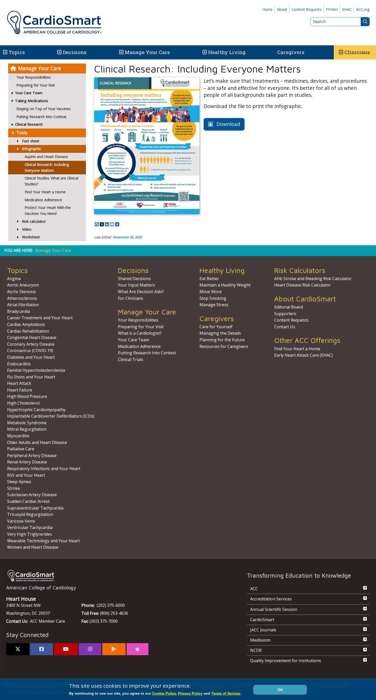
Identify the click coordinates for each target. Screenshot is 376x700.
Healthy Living (227, 52)
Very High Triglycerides (29, 534)
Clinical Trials (130, 359)
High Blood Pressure (27, 396)
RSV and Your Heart (26, 475)
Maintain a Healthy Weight (225, 285)
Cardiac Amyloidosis (26, 324)
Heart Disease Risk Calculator (302, 285)
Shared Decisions (134, 278)
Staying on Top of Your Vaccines (43, 108)
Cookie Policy (164, 693)
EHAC (347, 9)
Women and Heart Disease (32, 547)
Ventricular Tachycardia (29, 527)
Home (267, 9)
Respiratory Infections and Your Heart (43, 468)
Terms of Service (225, 693)
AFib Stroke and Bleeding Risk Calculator (313, 278)
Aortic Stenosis (21, 291)
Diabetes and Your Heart (31, 357)
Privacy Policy (190, 693)
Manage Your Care (147, 52)
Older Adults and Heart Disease (37, 442)
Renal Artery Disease (27, 462)
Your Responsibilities (33, 77)
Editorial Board (288, 307)
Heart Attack (19, 383)
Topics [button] (17, 52)
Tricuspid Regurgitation (30, 514)
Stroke (13, 488)
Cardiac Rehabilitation (28, 331)
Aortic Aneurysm (23, 285)
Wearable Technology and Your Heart (43, 541)
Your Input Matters (136, 285)
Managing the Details (220, 333)
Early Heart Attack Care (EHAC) (303, 355)
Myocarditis (18, 436)
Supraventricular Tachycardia (35, 508)
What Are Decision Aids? (141, 291)
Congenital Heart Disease (31, 337)
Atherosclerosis (22, 298)
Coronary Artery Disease (30, 344)
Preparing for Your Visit (35, 85)
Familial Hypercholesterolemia (36, 370)
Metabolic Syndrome (27, 423)
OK (280, 690)
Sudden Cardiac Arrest (28, 501)
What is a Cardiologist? (140, 333)
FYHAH (332, 9)
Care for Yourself (216, 327)
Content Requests (307, 9)
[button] (4, 52)
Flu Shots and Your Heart (31, 377)
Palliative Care (20, 449)
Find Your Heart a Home (297, 349)
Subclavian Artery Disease (32, 494)
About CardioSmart (305, 298)
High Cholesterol (23, 403)
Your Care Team (133, 340)
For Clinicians (130, 298)
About (282, 9)
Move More (211, 291)
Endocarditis (19, 364)
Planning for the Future (222, 340)
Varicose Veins (21, 521)
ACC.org (363, 9)
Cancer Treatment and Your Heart (40, 318)
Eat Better (209, 278)
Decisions (74, 52)
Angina (14, 278)
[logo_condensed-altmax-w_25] (116, 575)
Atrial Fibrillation (23, 304)
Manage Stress (214, 304)
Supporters (285, 313)
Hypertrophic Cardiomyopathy (36, 409)
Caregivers (290, 52)
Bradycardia (18, 311)
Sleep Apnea (19, 481)
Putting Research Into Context (41, 116)
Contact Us (284, 327)
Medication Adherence (139, 346)
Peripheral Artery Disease (32, 455)
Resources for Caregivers (224, 346)
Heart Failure (19, 390)
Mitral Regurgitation (27, 429)
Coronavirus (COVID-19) (30, 350)
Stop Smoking (213, 298)
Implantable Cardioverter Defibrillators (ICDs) (50, 416)
